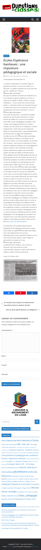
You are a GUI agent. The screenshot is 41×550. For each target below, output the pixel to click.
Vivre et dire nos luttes (31, 492)
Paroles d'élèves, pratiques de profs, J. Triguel (15, 481)
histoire (16, 467)
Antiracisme (13, 444)
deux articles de (17, 221)
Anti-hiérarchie (9, 440)
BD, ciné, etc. (24, 444)
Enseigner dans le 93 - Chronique (20, 464)
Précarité (32, 481)
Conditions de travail (33, 452)
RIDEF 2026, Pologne (8, 520)
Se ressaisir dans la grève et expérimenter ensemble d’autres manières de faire (19, 303)
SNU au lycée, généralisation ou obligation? (21, 310)
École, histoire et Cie (10, 495)
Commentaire (7, 330)
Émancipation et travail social (25, 499)
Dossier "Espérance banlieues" (14, 458)
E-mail (4, 365)
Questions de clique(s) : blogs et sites (19, 488)
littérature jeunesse (13, 479)
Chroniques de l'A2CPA (22, 447)
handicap (11, 467)
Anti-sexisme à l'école (27, 440)
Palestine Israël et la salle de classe (28, 479)
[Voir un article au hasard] (37, 19)
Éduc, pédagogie (28, 495)
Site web (5, 374)
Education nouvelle (21, 461)
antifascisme (5, 444)
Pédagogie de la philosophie (21, 484)
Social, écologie (9, 491)
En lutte (6, 56)
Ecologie (9, 461)
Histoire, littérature (28, 467)
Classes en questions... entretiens (21, 450)
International (8, 472)
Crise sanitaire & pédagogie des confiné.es (20, 455)
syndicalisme (20, 492)
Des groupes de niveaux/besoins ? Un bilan (15, 528)
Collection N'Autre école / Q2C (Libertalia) (16, 452)
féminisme (4, 467)
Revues (35, 487)
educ (13, 461)
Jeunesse (20, 471)
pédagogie (6, 484)
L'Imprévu (15, 476)
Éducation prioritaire (8, 499)
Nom (4, 356)
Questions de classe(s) (21, 76)
